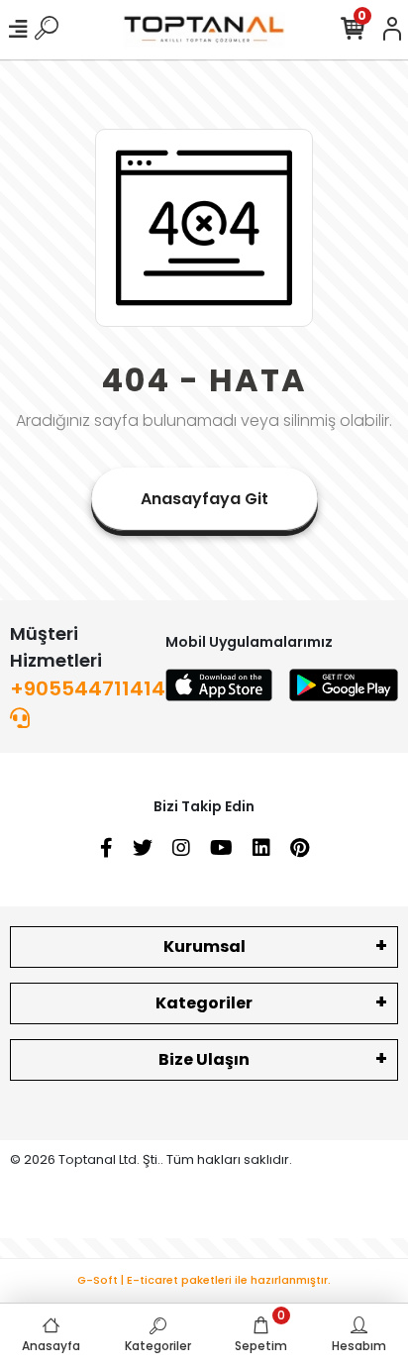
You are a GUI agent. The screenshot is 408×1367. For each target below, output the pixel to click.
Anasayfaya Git (204, 498)
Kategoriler (204, 1003)
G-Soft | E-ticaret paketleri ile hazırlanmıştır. (204, 1280)
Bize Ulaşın (204, 1059)
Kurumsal (204, 946)
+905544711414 (87, 688)
